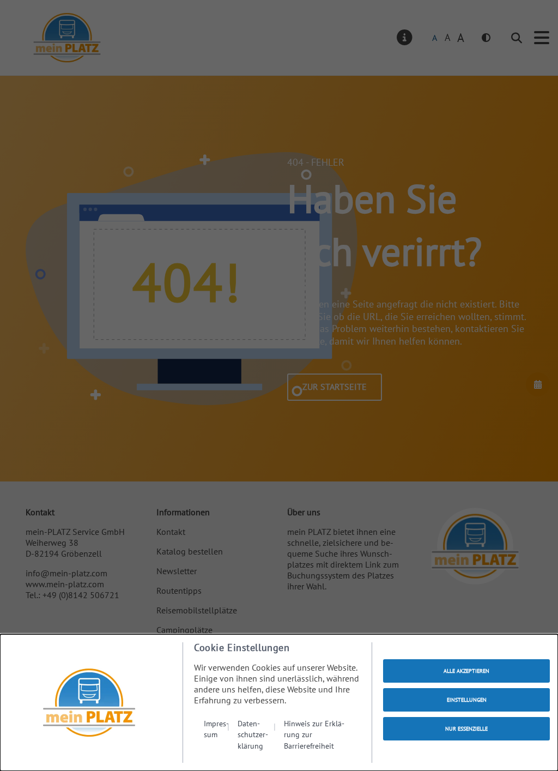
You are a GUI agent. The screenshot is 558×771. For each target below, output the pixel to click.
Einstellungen (467, 699)
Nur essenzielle (466, 728)
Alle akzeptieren (466, 670)
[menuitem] (216, 734)
